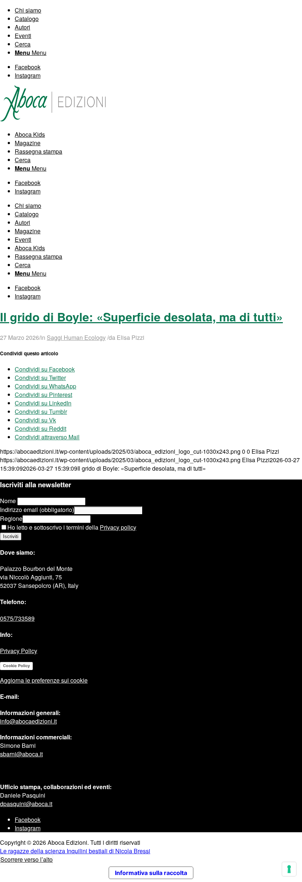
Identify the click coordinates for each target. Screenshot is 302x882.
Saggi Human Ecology (76, 337)
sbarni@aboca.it (21, 754)
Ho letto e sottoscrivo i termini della (71, 527)
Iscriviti (10, 536)
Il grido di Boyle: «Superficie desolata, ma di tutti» (141, 316)
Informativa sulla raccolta (151, 872)
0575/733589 (17, 618)
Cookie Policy (16, 665)
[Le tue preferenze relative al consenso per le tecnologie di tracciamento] (289, 869)
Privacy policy (118, 527)
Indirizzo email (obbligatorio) (37, 509)
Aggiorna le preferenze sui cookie (44, 680)
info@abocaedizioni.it (28, 721)
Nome (8, 500)
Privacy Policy (18, 650)
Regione (11, 518)
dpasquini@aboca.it (26, 803)
